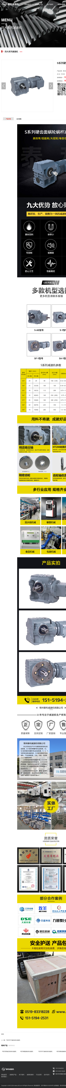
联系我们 (4, 1077)
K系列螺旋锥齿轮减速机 (26, 1051)
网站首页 (27, 4)
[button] (51, 85)
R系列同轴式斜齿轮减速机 (9, 1051)
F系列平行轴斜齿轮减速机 (13, 1040)
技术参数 (19, 119)
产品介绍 (8, 119)
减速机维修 (30, 1075)
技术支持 (46, 1075)
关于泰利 (50, 4)
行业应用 (39, 1075)
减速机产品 (39, 4)
